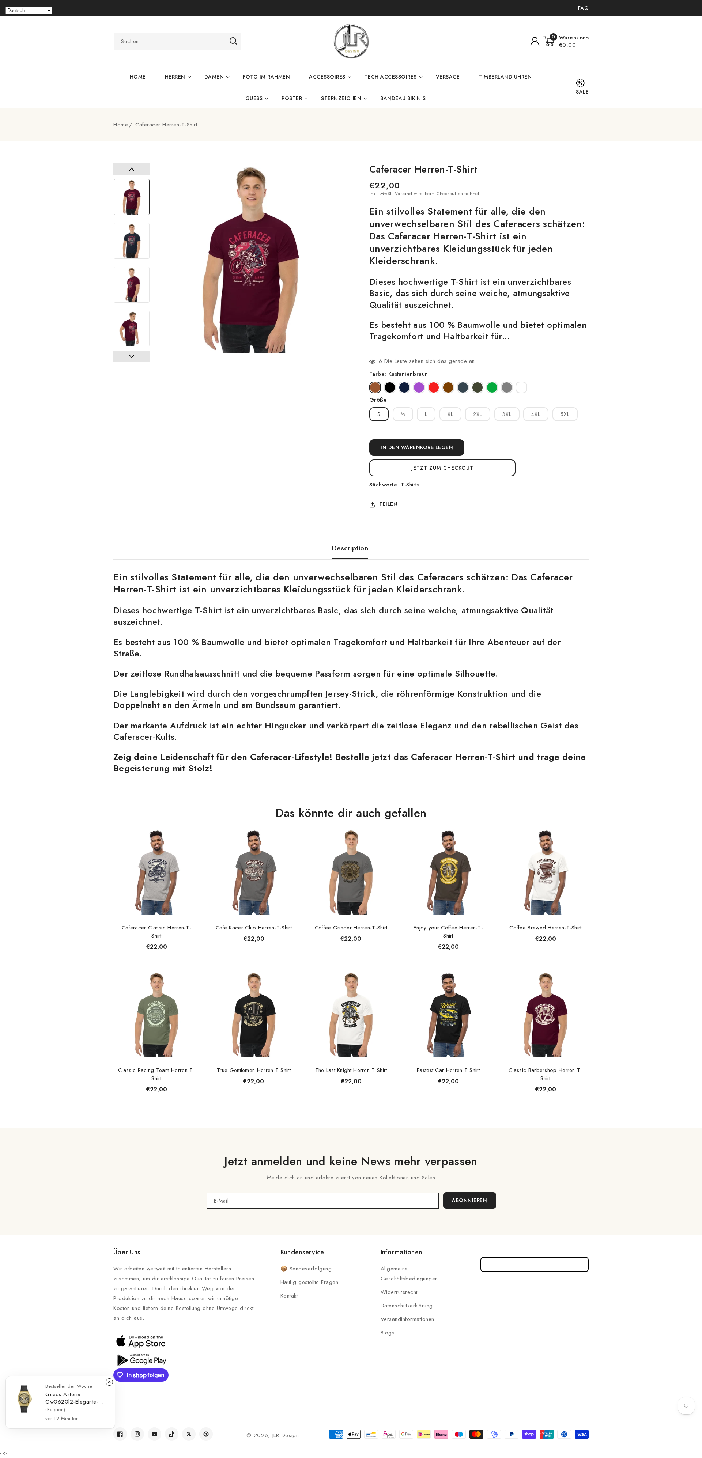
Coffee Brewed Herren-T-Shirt (545, 928)
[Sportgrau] (507, 387)
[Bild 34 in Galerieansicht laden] (132, 197)
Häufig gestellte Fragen (309, 1282)
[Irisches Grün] (492, 387)
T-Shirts (410, 485)
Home (120, 125)
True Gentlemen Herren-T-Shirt (254, 1070)
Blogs (388, 1333)
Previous (131, 169)
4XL (535, 414)
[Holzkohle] (463, 387)
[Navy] (404, 387)
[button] (566, 41)
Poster (292, 98)
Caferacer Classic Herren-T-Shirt (156, 932)
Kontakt (289, 1296)
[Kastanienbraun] (375, 387)
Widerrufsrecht (399, 1292)
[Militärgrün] (477, 387)
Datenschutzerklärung (407, 1306)
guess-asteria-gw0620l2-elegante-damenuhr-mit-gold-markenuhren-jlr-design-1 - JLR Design (75, 1398)
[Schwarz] (390, 387)
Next (131, 356)
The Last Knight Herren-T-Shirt (351, 1070)
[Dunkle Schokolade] (448, 387)
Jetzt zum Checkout (442, 468)
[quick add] (190, 828)
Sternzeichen (341, 98)
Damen (214, 76)
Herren (175, 76)
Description (350, 548)
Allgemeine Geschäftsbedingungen (409, 1274)
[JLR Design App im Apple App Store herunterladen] (140, 1341)
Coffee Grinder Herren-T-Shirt (351, 928)
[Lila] (419, 387)
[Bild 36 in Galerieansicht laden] (132, 285)
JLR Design (285, 1435)
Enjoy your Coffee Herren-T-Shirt (448, 932)
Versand (403, 193)
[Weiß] (521, 387)
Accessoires (327, 76)
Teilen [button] (388, 504)
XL (450, 414)
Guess (254, 98)
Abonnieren (469, 1200)
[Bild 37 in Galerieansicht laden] (132, 328)
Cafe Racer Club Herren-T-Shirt (254, 928)
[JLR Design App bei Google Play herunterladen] (140, 1359)
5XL (565, 414)
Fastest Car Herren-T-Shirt (448, 1070)
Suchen (233, 41)
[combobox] (177, 41)
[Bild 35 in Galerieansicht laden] (132, 241)
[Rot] (433, 387)
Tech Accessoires (391, 76)
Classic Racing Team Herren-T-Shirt (156, 1074)
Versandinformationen (407, 1319)
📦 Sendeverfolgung (306, 1269)
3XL (507, 414)
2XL (477, 414)
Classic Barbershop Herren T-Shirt (545, 1074)
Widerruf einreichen (535, 1264)
